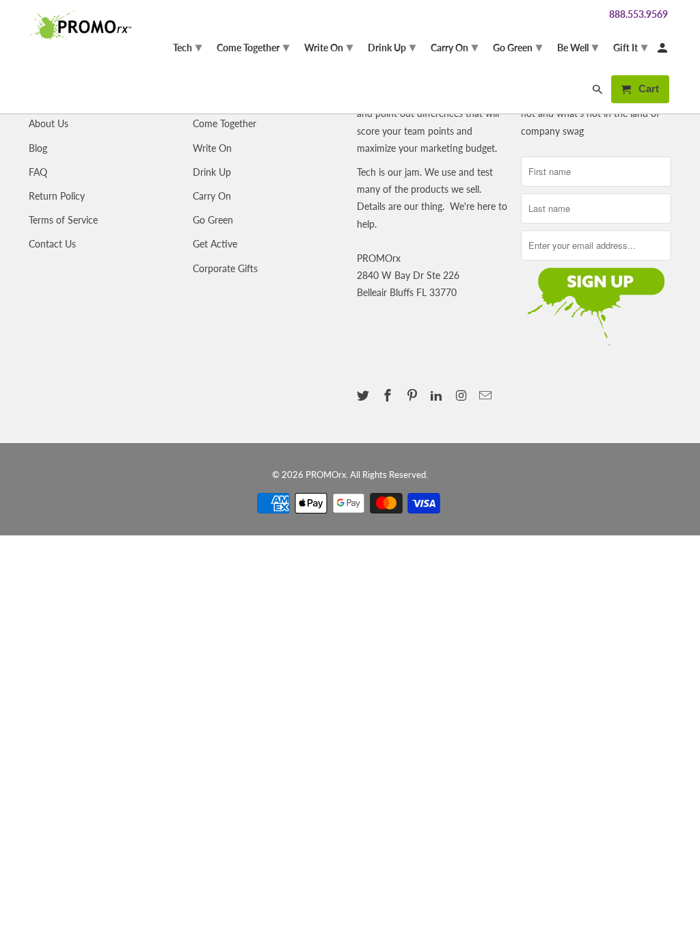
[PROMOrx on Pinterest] (413, 395)
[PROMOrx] (83, 25)
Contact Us (52, 244)
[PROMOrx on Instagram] (462, 395)
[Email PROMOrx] (486, 395)
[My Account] (663, 50)
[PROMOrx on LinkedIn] (437, 395)
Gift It (630, 46)
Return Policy (57, 196)
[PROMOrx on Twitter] (364, 395)
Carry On (212, 196)
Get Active (215, 244)
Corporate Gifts (225, 268)
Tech (187, 46)
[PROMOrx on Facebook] (388, 395)
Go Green (213, 220)
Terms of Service (63, 220)
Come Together (224, 123)
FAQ (38, 172)
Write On (212, 148)
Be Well (577, 46)
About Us (48, 123)
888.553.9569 (638, 14)
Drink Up (212, 172)
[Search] (598, 92)
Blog (38, 148)
